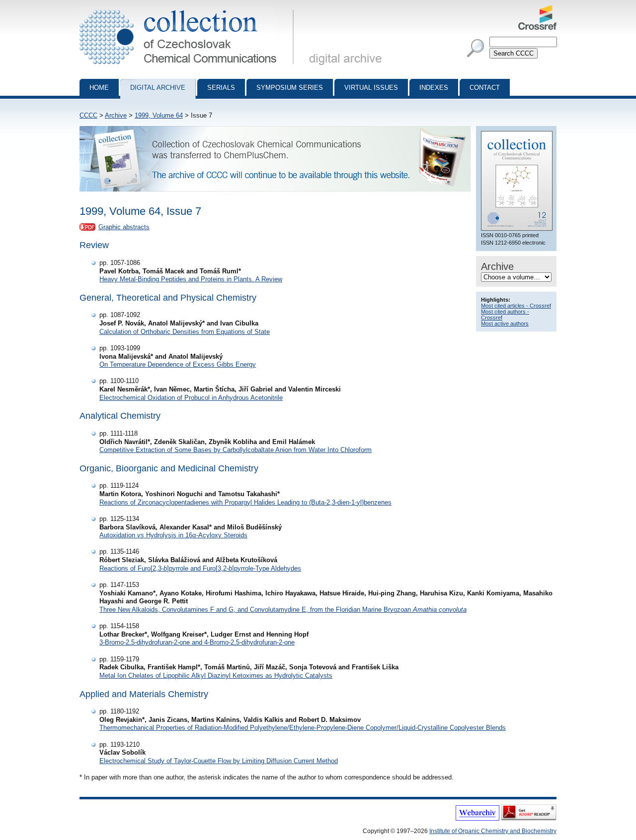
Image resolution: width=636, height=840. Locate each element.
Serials (221, 87)
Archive (116, 115)
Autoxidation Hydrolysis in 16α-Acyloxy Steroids (173, 535)
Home (99, 87)
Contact (485, 87)
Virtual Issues (371, 87)
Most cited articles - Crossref (516, 306)
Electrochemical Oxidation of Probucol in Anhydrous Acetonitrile (191, 397)
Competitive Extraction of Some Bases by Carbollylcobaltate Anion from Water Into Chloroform (235, 449)
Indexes (433, 87)
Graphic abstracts (124, 227)
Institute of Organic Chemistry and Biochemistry (492, 831)
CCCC (88, 115)
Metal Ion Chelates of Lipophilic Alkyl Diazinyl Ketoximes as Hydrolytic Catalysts (215, 675)
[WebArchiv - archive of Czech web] (477, 819)
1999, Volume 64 (159, 115)
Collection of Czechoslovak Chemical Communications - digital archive (190, 9)
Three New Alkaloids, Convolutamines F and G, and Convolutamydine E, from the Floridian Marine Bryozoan (283, 609)
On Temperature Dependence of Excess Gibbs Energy (177, 364)
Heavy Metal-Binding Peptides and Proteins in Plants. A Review (190, 279)
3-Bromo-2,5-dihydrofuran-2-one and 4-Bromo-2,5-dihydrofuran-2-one (197, 642)
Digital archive (157, 87)
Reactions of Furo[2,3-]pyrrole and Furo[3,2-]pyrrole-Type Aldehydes (200, 568)
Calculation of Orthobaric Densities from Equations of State (184, 331)
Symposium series (289, 87)
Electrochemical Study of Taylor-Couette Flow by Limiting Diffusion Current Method (218, 761)
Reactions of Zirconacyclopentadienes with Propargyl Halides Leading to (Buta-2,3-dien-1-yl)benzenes (245, 502)
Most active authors (505, 323)
